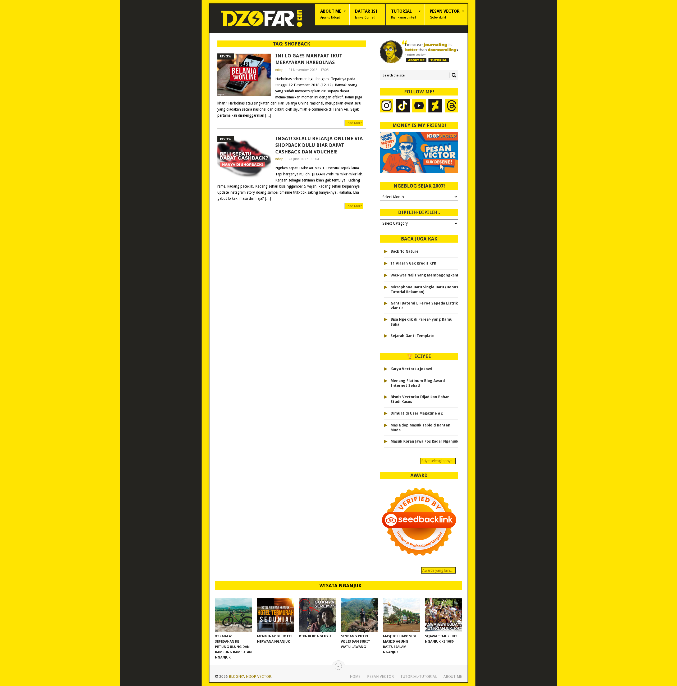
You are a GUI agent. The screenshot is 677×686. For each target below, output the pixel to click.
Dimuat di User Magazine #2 (417, 413)
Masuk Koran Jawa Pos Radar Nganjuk (424, 441)
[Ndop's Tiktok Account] (403, 106)
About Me (330, 14)
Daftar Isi (366, 14)
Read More (354, 123)
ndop (279, 70)
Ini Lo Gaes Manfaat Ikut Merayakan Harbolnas (308, 59)
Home (355, 676)
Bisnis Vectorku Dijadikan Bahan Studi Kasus (420, 399)
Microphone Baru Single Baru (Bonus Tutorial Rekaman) (424, 289)
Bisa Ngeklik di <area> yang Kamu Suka (421, 321)
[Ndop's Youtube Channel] (419, 106)
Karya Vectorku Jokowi (411, 369)
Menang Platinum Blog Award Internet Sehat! (418, 383)
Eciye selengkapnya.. (438, 461)
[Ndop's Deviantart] (435, 106)
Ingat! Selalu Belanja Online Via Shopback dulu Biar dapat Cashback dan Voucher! (319, 145)
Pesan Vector (445, 14)
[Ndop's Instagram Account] (387, 106)
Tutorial (403, 14)
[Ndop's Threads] (452, 106)
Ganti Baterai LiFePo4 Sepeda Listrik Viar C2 (424, 305)
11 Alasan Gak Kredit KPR (413, 263)
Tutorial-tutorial (418, 676)
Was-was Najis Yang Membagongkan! (424, 275)
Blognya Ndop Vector (250, 676)
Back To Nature (405, 251)
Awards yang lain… (438, 570)
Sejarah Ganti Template (412, 336)
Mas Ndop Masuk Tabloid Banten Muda (420, 427)
